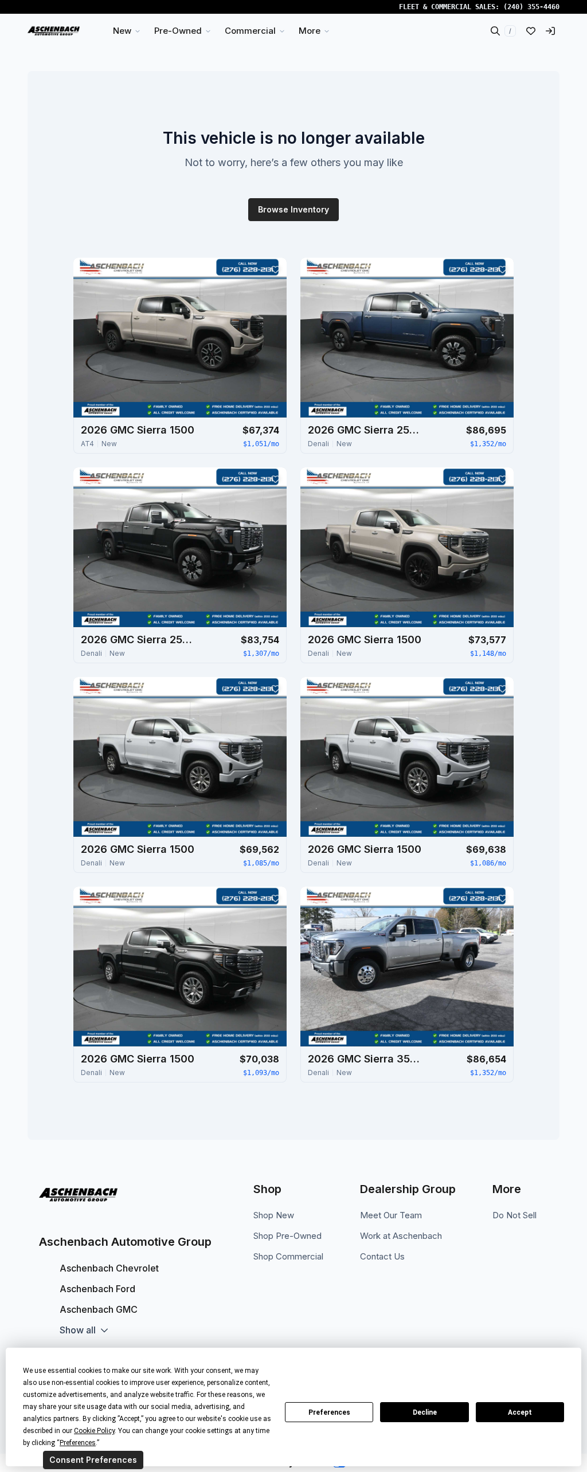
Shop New (273, 1215)
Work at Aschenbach (401, 1235)
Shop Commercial (288, 1256)
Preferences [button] (78, 1443)
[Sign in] (550, 31)
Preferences (329, 1412)
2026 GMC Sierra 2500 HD (365, 430)
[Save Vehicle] (275, 269)
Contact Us (382, 1256)
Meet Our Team (391, 1215)
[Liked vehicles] (531, 31)
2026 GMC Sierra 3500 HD (365, 1059)
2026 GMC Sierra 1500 (137, 430)
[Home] (54, 31)
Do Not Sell (514, 1215)
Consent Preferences (93, 1460)
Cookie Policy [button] (94, 1431)
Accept (520, 1412)
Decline (425, 1412)
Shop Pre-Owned (287, 1235)
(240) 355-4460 (531, 7)
